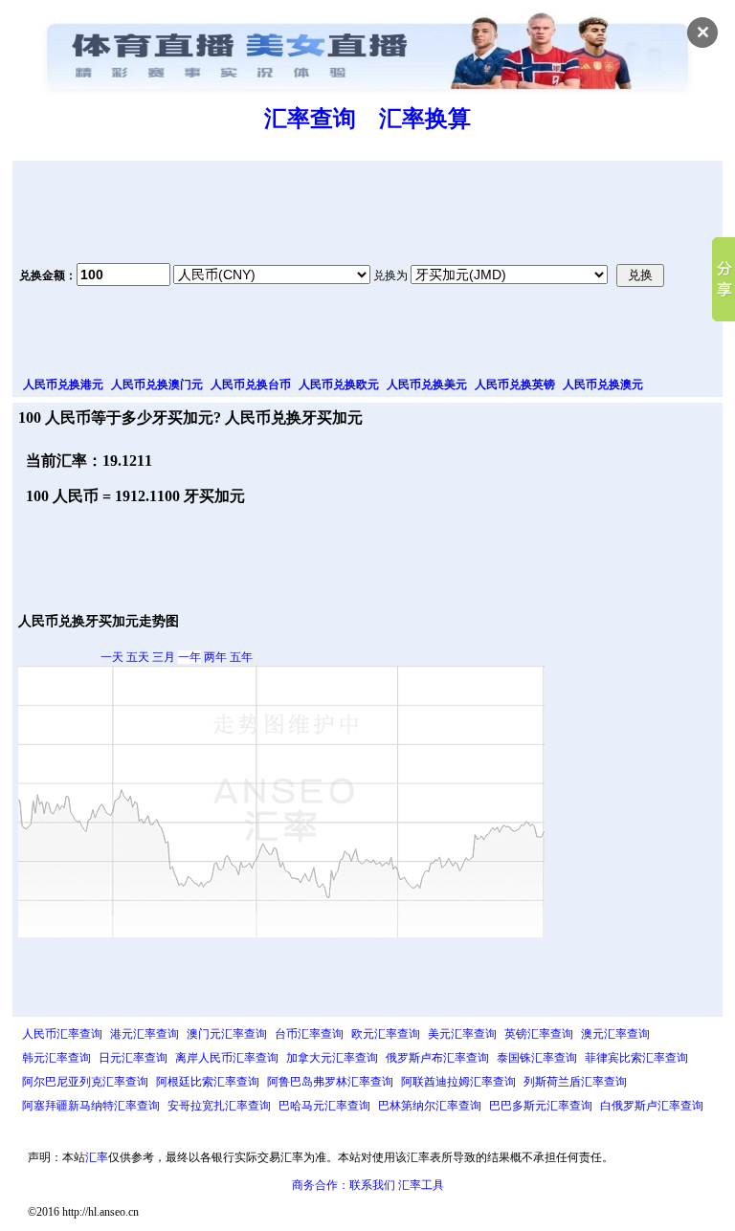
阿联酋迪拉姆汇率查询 (458, 1081)
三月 (163, 657)
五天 (137, 657)
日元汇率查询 (133, 1058)
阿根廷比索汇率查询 (207, 1081)
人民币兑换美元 (427, 384)
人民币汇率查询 (62, 1034)
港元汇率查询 (144, 1034)
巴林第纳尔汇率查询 (429, 1105)
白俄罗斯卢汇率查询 (651, 1105)
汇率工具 (421, 1185)
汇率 (96, 1157)
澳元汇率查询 (615, 1034)
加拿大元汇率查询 (332, 1058)
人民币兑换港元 (63, 384)
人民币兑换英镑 (515, 384)
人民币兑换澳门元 (157, 384)
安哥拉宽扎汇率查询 (219, 1105)
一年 (189, 657)
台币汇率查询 (309, 1034)
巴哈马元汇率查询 (324, 1105)
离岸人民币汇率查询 (226, 1058)
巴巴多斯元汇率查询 (540, 1105)
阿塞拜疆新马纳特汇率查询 (91, 1105)
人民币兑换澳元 (603, 384)
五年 (241, 657)
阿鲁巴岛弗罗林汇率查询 (330, 1081)
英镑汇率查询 (538, 1034)
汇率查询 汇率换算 (367, 118)
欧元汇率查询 (385, 1034)
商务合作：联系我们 (343, 1185)
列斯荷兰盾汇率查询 (575, 1081)
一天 (111, 657)
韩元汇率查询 (56, 1058)
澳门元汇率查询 (227, 1034)
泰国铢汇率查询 (537, 1058)
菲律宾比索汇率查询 (636, 1058)
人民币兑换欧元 (339, 384)
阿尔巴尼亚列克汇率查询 (85, 1081)
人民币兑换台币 (251, 384)
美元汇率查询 (462, 1034)
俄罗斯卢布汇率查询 (437, 1058)
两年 (215, 657)
